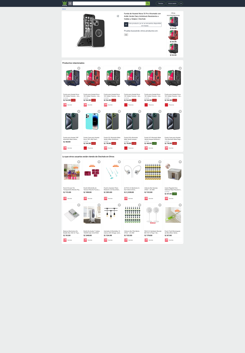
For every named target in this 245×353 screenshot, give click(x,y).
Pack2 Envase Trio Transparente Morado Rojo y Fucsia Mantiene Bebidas (71, 189)
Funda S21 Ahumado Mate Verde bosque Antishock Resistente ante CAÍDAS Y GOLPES (152, 140)
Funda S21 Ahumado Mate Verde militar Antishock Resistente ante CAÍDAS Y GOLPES (112, 140)
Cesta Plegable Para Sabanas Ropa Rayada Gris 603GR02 (173, 189)
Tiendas (160, 3)
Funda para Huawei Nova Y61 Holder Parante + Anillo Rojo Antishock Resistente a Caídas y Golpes (92, 97)
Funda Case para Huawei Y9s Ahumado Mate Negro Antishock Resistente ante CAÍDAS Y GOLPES (173, 140)
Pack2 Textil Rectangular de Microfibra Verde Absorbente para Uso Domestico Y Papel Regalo (173, 233)
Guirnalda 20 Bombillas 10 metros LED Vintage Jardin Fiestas (112, 232)
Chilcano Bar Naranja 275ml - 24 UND (151, 188)
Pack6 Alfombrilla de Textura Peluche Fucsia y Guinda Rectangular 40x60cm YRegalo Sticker (92, 190)
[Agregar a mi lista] (78, 68)
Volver (64, 9)
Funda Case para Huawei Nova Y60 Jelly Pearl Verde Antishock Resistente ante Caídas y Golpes (92, 140)
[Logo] (64, 3)
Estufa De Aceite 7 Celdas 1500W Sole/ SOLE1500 (92, 232)
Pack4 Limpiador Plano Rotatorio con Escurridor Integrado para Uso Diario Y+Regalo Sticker (112, 190)
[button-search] (148, 3)
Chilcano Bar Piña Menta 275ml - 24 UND (131, 232)
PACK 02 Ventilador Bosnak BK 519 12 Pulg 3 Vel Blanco (152, 232)
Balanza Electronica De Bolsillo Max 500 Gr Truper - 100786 (71, 232)
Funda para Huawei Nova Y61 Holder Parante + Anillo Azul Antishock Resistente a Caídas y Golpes (71, 97)
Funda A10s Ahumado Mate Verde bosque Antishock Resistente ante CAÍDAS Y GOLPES (132, 140)
